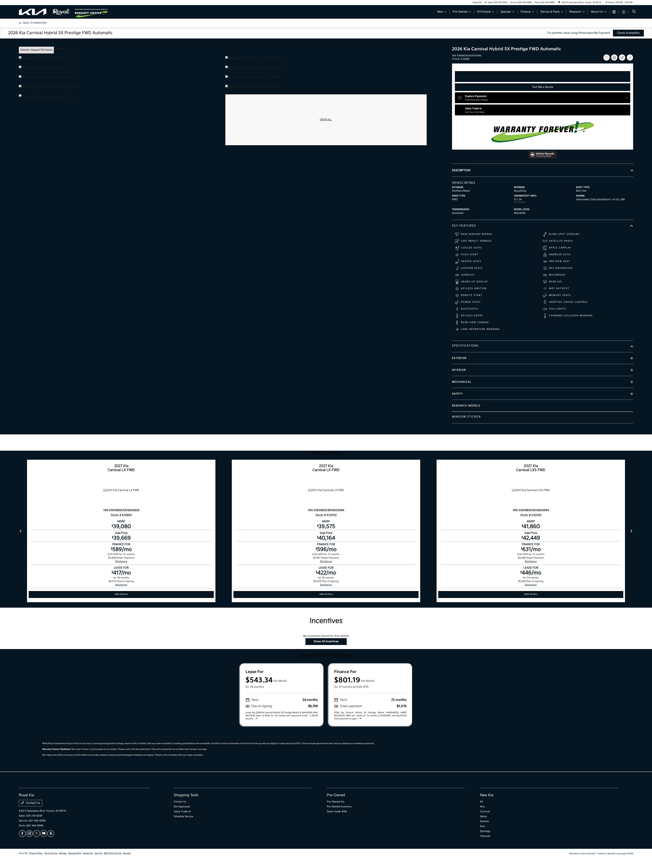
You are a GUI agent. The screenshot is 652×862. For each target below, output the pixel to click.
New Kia (486, 795)
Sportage (485, 831)
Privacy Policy (36, 853)
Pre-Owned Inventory (339, 806)
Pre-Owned (336, 795)
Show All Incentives (326, 641)
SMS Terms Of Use (113, 853)
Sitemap (63, 853)
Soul (482, 826)
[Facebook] (22, 833)
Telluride (485, 836)
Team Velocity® (588, 853)
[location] (559, 2)
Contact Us (32, 803)
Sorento (484, 821)
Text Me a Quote (542, 87)
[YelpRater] (50, 833)
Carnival (485, 811)
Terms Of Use (50, 853)
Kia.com (127, 853)
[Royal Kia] (47, 11)
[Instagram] (29, 833)
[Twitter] (36, 833)
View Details (121, 594)
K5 (481, 801)
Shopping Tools (186, 795)
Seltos (483, 816)
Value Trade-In (182, 811)
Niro (482, 806)
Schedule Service (183, 816)
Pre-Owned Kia (335, 801)
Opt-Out (98, 853)
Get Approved (182, 806)
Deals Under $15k (337, 811)
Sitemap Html (74, 853)
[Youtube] (43, 833)
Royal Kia (23, 853)
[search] (634, 12)
